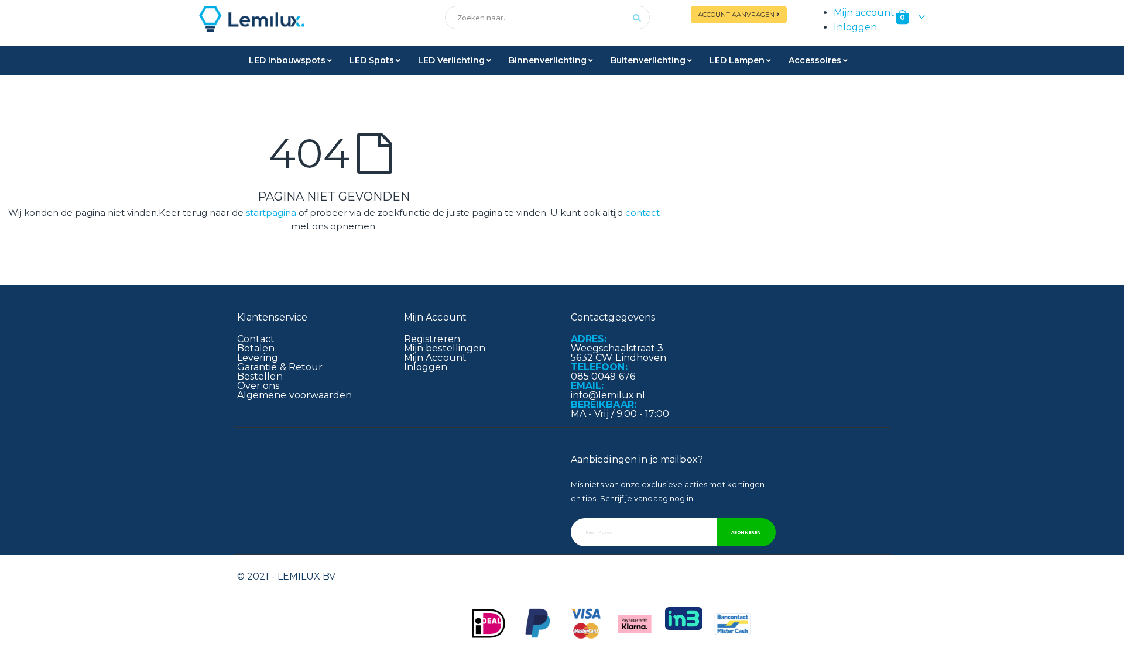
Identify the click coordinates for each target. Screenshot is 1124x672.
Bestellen (260, 376)
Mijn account (864, 12)
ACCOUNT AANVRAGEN (737, 15)
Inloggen (855, 27)
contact (642, 212)
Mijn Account (435, 357)
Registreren (432, 338)
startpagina (271, 212)
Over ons (258, 385)
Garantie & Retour (280, 367)
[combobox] (547, 17)
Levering (258, 357)
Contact (256, 338)
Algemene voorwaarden (294, 395)
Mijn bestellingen (444, 348)
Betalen (256, 348)
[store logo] (316, 19)
